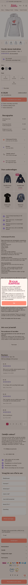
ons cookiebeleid (9, 299)
